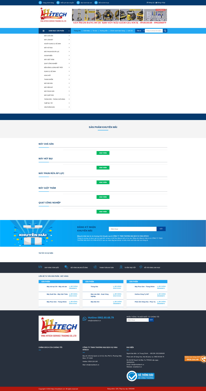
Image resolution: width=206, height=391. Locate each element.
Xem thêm (103, 153)
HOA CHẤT (47, 75)
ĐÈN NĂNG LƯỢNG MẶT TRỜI (53, 67)
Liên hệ (130, 31)
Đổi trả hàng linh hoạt (152, 267)
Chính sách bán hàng (117, 31)
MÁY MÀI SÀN (48, 83)
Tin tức (95, 31)
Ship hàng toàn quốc (52, 267)
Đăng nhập (161, 3)
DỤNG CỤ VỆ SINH (50, 71)
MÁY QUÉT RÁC (49, 95)
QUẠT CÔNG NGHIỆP (50, 63)
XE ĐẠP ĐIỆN (48, 55)
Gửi (161, 229)
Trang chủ (77, 31)
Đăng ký (151, 3)
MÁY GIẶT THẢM (49, 59)
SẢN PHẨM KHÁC (49, 107)
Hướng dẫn (104, 31)
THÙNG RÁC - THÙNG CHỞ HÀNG (54, 99)
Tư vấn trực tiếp (130, 267)
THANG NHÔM (48, 79)
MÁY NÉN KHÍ (48, 87)
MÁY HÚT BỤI (48, 47)
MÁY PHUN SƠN (49, 91)
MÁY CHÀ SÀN (48, 36)
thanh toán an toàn (106, 267)
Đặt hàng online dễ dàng (79, 267)
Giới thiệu (86, 31)
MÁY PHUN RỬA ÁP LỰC (51, 51)
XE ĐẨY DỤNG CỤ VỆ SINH (52, 43)
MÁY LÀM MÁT (48, 40)
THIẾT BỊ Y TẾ (48, 103)
